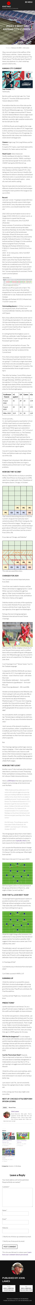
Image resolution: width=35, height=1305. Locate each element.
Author (5, 1107)
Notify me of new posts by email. (14, 1241)
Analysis (11, 1166)
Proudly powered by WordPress (17, 1298)
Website (5, 1228)
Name (4, 1210)
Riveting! (6, 6)
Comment (6, 1187)
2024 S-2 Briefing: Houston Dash (8, 1288)
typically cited (21, 841)
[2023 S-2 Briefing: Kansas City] (8, 1136)
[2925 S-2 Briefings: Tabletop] (23, 1136)
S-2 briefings (17, 1166)
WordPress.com (26, 1300)
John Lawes (26, 48)
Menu (29, 2)
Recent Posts (12, 1107)
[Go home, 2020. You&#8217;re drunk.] (8, 1151)
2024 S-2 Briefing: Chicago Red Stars (26, 1288)
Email (4, 1219)
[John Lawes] (6, 1117)
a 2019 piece (11, 781)
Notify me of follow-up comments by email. (17, 1237)
